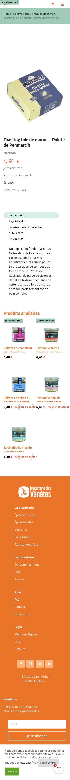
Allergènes (16, 233)
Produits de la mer (43, 14)
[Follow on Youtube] (49, 664)
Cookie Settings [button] (48, 762)
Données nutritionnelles (25, 227)
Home (7, 14)
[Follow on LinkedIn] (40, 664)
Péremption (16, 239)
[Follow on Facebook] (21, 664)
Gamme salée (21, 14)
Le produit (16, 215)
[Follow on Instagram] (30, 664)
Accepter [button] (12, 771)
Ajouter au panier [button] (26, 406)
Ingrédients (17, 221)
